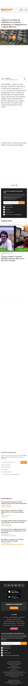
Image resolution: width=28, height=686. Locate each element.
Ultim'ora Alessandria (9, 621)
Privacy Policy (18, 214)
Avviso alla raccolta (14, 676)
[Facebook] (5, 585)
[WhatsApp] (22, 585)
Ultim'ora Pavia (20, 621)
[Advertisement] (14, 61)
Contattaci (14, 628)
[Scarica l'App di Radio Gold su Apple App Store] (14, 592)
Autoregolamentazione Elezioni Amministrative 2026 (14, 672)
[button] (26, 224)
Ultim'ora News (17, 619)
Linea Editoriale (14, 666)
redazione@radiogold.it (19, 682)
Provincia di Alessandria (17, 544)
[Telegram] (19, 585)
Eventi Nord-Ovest (9, 212)
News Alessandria (9, 207)
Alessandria (8, 506)
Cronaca (3, 506)
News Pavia (7, 209)
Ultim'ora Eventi (21, 623)
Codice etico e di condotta (14, 664)
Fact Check (14, 669)
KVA (17, 684)
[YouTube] (12, 585)
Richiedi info (14, 608)
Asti (7, 517)
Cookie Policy (17, 661)
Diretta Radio (6, 625)
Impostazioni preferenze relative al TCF (14, 673)
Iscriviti (21, 202)
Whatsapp (9, 619)
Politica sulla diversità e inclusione (14, 663)
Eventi (2, 535)
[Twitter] (8, 585)
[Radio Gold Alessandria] (7, 9)
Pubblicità (21, 617)
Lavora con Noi (21, 625)
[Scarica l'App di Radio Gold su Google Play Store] (14, 597)
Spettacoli (7, 535)
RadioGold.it (17, 680)
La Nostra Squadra (13, 617)
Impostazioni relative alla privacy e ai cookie (14, 675)
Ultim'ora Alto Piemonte (9, 623)
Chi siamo (6, 617)
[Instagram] (15, 585)
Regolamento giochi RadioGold (14, 667)
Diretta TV (13, 625)
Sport (2, 18)
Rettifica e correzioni (14, 670)
